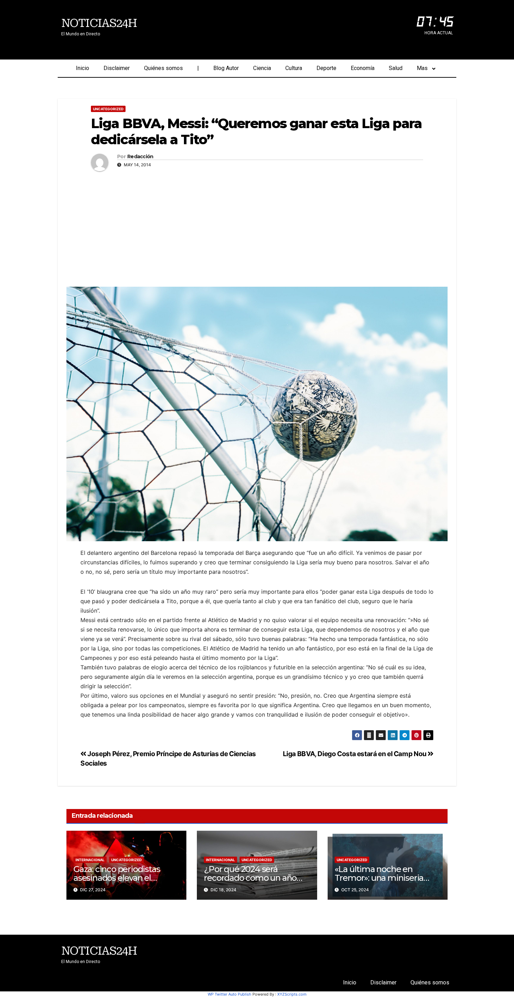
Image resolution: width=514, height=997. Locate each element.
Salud (395, 68)
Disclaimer (116, 68)
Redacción (140, 157)
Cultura (293, 68)
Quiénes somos (163, 68)
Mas (422, 68)
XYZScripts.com (292, 994)
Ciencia (262, 68)
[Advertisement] (257, 227)
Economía (362, 68)
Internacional (90, 860)
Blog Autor (226, 68)
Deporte (326, 68)
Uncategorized (108, 109)
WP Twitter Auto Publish (229, 994)
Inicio (82, 68)
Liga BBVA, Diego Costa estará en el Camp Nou (355, 754)
